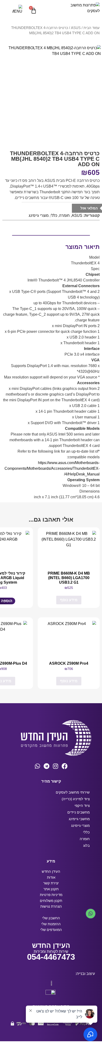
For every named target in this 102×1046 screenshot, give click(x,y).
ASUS (76, 28)
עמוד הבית (91, 28)
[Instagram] (56, 766)
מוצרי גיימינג (39, 215)
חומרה (64, 215)
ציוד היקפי (82, 806)
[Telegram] (47, 766)
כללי (54, 215)
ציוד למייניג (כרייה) (76, 799)
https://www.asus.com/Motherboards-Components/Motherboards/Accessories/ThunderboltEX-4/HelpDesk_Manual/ (52, 468)
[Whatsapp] (38, 766)
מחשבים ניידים (78, 812)
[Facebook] (65, 766)
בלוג (86, 845)
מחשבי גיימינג (79, 819)
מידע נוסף (69, 600)
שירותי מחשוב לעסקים (73, 792)
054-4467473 (51, 956)
